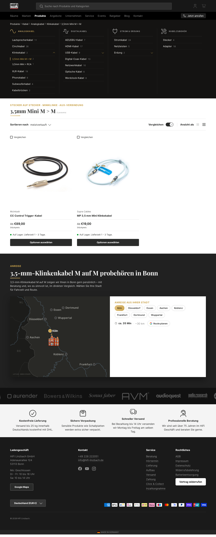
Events (102, 15)
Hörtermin (152, 460)
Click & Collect (155, 483)
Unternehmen (73, 15)
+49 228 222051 (88, 456)
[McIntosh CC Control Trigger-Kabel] (41, 171)
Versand (151, 474)
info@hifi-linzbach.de (90, 460)
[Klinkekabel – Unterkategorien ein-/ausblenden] (42, 52)
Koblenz (178, 308)
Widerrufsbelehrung (187, 470)
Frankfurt (122, 315)
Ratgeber (115, 15)
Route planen (160, 323)
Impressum (182, 460)
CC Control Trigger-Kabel (26, 215)
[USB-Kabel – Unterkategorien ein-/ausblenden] (93, 52)
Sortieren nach (19, 124)
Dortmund (139, 315)
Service (89, 15)
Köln (119, 308)
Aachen (164, 308)
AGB (178, 456)
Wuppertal (156, 315)
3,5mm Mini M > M (71, 24)
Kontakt (138, 15)
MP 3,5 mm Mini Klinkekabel (94, 215)
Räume (14, 15)
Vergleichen (156, 124)
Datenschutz (183, 465)
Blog (127, 15)
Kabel (25, 24)
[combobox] (104, 6)
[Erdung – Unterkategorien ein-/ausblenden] (140, 52)
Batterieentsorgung (187, 474)
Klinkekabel (53, 24)
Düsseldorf (134, 308)
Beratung (151, 456)
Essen (150, 308)
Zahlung (151, 479)
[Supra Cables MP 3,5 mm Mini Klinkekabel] (108, 171)
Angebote (56, 15)
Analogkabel (37, 24)
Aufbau (150, 470)
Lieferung (151, 465)
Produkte (40, 15)
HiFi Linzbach (23, 518)
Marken (26, 15)
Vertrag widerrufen (190, 481)
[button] (204, 6)
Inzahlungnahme (155, 488)
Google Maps (22, 487)
